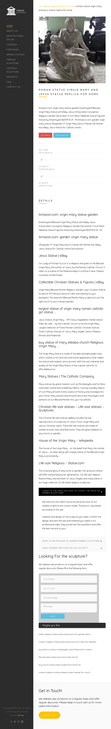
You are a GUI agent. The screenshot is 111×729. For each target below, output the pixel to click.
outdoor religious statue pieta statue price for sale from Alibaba (67, 642)
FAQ (8, 82)
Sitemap (20, 715)
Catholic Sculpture (12, 70)
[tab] (72, 492)
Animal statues (15, 54)
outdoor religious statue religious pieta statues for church (64, 672)
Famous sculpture (12, 61)
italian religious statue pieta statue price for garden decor (65, 634)
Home (9, 26)
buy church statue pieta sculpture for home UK (60, 665)
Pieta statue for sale (64, 6)
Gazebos (11, 44)
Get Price (45, 135)
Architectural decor (15, 38)
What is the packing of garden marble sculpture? (71, 541)
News (49, 6)
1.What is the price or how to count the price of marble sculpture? (71, 492)
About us (12, 31)
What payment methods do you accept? (65, 548)
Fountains (12, 49)
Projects (12, 77)
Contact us (13, 87)
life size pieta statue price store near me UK (58, 657)
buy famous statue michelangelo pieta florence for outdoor (65, 649)
